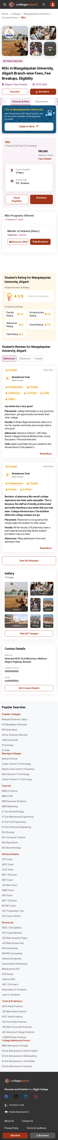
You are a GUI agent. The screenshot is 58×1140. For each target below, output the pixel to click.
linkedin (25, 1096)
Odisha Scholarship (11, 958)
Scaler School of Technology (16, 764)
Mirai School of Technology (15, 774)
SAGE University (10, 740)
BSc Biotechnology (11, 847)
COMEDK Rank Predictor (14, 1037)
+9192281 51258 (16, 1105)
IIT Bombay (7, 745)
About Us (9, 1121)
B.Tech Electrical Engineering (16, 827)
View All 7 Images (29, 633)
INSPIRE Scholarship (12, 953)
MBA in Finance (10, 791)
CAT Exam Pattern (11, 916)
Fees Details (45, 159)
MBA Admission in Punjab (15, 1045)
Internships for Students (14, 989)
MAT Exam (7, 880)
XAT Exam (7, 895)
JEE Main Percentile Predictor (17, 1027)
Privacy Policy (11, 1128)
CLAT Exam (8, 869)
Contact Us (27, 1121)
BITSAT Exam (9, 905)
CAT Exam (7, 859)
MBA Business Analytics (14, 801)
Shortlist (15, 91)
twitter (16, 1096)
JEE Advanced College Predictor (18, 1032)
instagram (35, 1096)
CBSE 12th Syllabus (12, 927)
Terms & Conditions (36, 1128)
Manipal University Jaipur (14, 719)
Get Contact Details (29, 688)
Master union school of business (18, 769)
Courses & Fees (20, 101)
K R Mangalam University (14, 724)
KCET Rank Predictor (12, 1016)
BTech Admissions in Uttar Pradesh (20, 1051)
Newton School (9, 758)
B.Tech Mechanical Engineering (18, 816)
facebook (6, 1096)
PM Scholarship (10, 948)
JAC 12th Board (10, 984)
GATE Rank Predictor (12, 1006)
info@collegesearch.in (19, 1112)
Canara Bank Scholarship (14, 963)
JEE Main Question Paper (15, 938)
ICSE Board (7, 974)
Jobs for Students (11, 994)
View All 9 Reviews (29, 560)
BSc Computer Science (13, 837)
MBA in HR (7, 796)
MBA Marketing (10, 806)
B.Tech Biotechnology (13, 811)
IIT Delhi (6, 750)
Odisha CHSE (8, 979)
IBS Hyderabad (9, 729)
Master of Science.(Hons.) (23, 231)
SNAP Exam (8, 890)
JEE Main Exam (10, 885)
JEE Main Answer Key (13, 943)
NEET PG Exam (9, 875)
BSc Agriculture (10, 842)
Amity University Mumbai (14, 735)
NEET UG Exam (9, 900)
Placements (41, 101)
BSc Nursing (8, 832)
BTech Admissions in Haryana (17, 1066)
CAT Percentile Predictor (14, 1022)
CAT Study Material (12, 933)
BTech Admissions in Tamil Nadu (18, 1061)
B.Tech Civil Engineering (14, 822)
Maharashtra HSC (11, 969)
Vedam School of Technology (17, 779)
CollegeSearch (23, 4)
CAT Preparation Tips (13, 911)
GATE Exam (8, 864)
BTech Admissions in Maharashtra (19, 1056)
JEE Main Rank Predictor (14, 1011)
